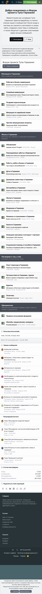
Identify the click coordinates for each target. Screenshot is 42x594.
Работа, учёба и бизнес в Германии (20, 163)
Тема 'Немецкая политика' (13, 458)
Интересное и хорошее (12, 368)
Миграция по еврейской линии (18, 112)
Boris (32, 219)
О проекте (5, 524)
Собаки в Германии (12, 182)
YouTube (5, 543)
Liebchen (17, 229)
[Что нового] (39, 2)
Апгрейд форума (11, 324)
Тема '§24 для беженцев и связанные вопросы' (21, 439)
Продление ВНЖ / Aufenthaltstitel (17, 125)
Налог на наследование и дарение (17, 227)
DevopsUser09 (19, 239)
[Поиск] (12, 2)
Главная (22, 556)
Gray (35, 166)
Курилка (9, 285)
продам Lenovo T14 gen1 (14, 147)
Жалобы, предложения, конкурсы (19, 322)
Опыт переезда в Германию (17, 265)
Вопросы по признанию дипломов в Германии (21, 84)
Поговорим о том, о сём (11, 257)
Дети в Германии (13, 171)
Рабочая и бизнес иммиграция (18, 82)
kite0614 (19, 97)
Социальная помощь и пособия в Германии (23, 245)
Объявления (11, 145)
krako (2, 335)
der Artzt (38, 478)
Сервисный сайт (7, 522)
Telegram (5, 541)
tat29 (17, 202)
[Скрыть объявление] (39, 49)
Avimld (22, 157)
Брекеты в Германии (12, 210)
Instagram (5, 538)
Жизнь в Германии (9, 135)
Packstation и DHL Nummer (14, 237)
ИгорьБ (13, 335)
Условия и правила (10, 553)
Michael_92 (17, 127)
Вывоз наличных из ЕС (13, 219)
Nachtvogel (35, 174)
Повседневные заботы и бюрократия (21, 153)
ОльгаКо (7, 335)
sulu (15, 279)
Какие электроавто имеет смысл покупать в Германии (23, 190)
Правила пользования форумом (18, 316)
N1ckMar (18, 192)
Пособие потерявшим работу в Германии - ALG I (21, 247)
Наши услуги (6, 519)
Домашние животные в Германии (19, 180)
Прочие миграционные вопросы (19, 123)
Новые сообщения (10, 345)
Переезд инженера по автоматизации (18, 267)
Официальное (7, 305)
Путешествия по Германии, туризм (20, 275)
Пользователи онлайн (11, 331)
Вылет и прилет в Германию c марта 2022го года (21, 278)
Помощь (16, 556)
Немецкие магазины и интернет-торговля (23, 235)
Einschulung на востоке (13, 174)
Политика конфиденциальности (27, 553)
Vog (17, 107)
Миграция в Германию (10, 74)
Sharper (33, 147)
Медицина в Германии (15, 208)
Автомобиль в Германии (15, 188)
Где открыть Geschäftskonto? (15, 166)
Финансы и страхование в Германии (20, 216)
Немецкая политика (12, 298)
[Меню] (2, 2)
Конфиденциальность (9, 527)
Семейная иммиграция (15, 92)
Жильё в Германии (13, 198)
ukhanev (16, 269)
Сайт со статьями (7, 517)
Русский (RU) (26, 550)
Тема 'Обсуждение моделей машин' (17, 421)
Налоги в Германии (13, 225)
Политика (10, 295)
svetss (19, 117)
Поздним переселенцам (15, 102)
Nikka (28, 182)
